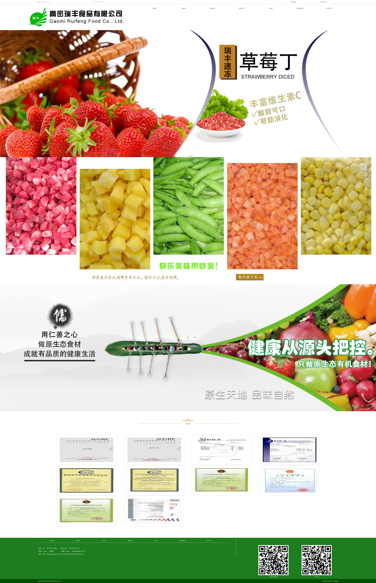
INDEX (154, 8)
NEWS (271, 8)
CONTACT (329, 8)
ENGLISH (323, 2)
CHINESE (293, 2)
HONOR (213, 8)
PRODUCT (242, 8)
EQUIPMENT (300, 8)
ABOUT (184, 8)
